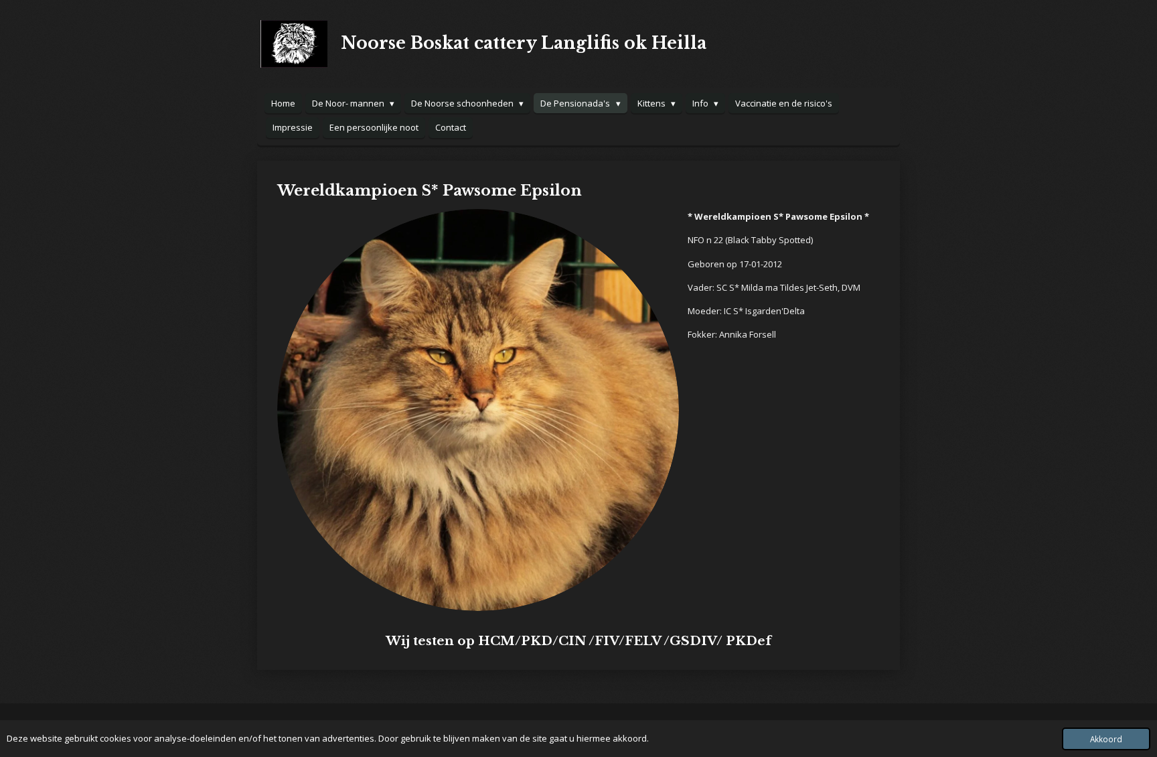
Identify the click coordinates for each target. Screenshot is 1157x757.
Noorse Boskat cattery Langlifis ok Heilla (523, 43)
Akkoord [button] (1106, 739)
